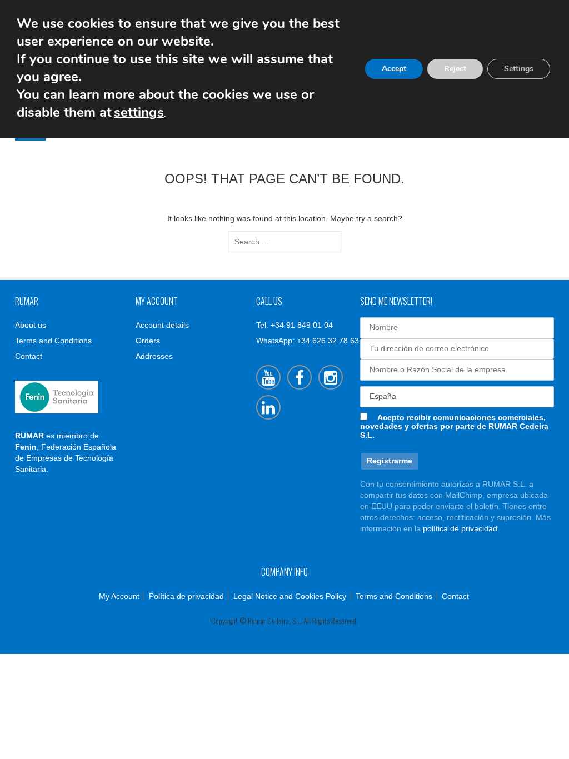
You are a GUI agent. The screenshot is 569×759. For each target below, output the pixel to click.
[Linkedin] (268, 407)
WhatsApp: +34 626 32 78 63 (307, 340)
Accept (394, 68)
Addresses (154, 356)
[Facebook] (299, 377)
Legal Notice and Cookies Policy (289, 596)
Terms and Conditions (53, 340)
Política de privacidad (186, 596)
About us (30, 325)
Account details (162, 325)
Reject (455, 68)
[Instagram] (330, 377)
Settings (518, 68)
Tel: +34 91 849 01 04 (294, 325)
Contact (28, 356)
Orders (148, 340)
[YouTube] (268, 377)
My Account (119, 596)
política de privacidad (460, 528)
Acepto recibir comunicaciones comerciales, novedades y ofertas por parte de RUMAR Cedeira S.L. (454, 426)
